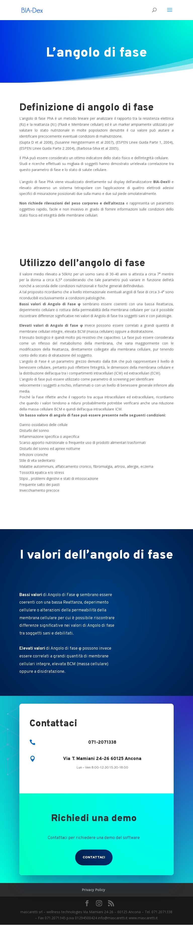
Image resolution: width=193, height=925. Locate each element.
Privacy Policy (93, 889)
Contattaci (94, 857)
